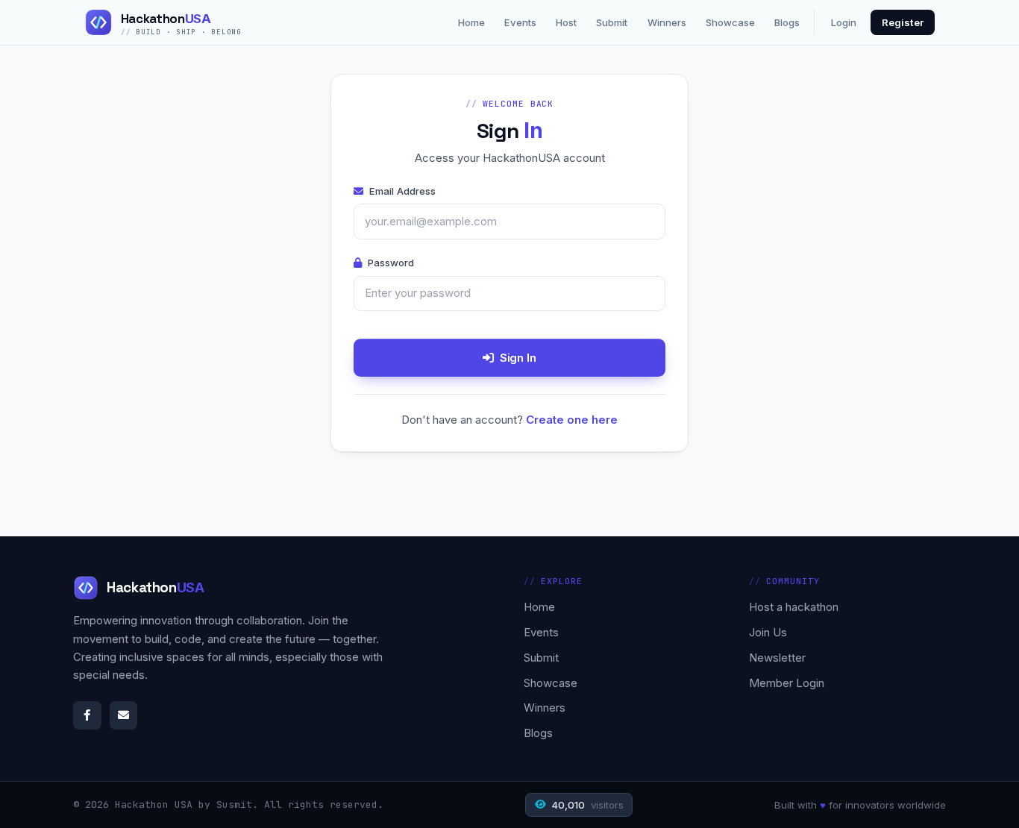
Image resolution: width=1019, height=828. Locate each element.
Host (566, 22)
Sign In (518, 358)
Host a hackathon (793, 607)
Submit (611, 22)
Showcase (730, 22)
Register (903, 22)
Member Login (786, 683)
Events (520, 22)
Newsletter (777, 657)
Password (391, 263)
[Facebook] (87, 715)
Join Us (768, 632)
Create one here (572, 420)
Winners (667, 22)
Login (843, 22)
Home (471, 22)
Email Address (402, 191)
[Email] (124, 715)
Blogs (787, 22)
